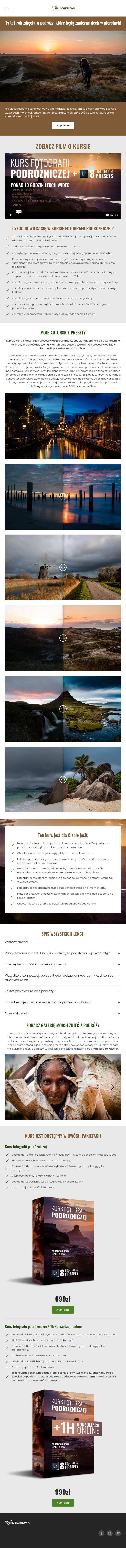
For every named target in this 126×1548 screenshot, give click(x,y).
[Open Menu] (6, 8)
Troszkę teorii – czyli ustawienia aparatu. (35, 964)
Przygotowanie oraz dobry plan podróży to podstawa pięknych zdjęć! (58, 953)
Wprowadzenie (16, 942)
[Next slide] (112, 1087)
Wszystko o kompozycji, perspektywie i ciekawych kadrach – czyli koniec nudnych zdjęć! (59, 978)
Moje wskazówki (17, 1013)
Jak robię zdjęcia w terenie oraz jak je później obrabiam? (48, 1002)
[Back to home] (63, 8)
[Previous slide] (13, 1087)
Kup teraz (63, 125)
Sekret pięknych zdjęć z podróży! (29, 991)
